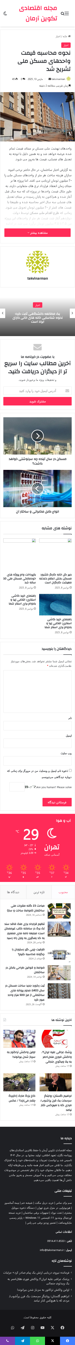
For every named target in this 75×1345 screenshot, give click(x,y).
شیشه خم (26, 1202)
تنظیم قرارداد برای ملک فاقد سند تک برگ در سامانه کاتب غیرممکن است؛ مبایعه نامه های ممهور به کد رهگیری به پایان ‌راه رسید (24, 931)
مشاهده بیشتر (38, 233)
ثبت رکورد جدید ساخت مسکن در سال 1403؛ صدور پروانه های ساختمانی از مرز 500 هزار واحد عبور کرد (25, 992)
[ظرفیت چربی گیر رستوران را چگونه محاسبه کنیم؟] (59, 954)
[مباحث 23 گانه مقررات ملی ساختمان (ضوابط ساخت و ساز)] (59, 911)
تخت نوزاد (56, 1212)
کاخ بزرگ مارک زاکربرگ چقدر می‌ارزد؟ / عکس (22, 1098)
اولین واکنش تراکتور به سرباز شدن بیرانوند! (21, 1054)
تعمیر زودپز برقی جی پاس (41, 1222)
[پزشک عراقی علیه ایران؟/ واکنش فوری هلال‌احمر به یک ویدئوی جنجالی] (56, 1039)
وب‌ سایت (66, 753)
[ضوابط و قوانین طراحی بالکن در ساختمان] (59, 973)
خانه (65, 36)
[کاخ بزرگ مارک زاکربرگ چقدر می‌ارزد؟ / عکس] (19, 1082)
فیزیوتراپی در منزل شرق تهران (53, 1207)
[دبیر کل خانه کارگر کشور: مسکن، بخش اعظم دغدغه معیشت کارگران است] (55, 554)
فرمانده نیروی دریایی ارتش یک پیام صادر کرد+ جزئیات (36, 1272)
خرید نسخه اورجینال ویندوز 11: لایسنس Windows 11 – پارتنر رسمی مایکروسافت (40, 1217)
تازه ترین (39, 892)
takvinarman (58, 79)
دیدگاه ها (13, 892)
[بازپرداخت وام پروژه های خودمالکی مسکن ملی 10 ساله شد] (19, 554)
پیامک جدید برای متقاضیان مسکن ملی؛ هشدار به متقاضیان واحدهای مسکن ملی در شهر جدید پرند (38, 318)
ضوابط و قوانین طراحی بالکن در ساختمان (25, 970)
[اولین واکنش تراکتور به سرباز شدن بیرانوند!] (19, 1039)
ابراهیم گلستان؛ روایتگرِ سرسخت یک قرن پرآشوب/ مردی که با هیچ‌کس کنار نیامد (56, 1103)
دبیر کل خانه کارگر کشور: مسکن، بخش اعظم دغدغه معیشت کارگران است (55, 578)
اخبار (58, 36)
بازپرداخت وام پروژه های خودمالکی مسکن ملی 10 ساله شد (19, 578)
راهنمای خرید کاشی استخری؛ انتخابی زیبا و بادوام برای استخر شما (58, 623)
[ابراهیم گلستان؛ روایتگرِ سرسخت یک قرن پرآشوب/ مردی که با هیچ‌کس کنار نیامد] (56, 1082)
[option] (37, 313)
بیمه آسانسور (11, 1202)
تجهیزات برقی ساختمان (36, 1212)
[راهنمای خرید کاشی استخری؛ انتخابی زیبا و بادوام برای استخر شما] (55, 604)
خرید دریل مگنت (44, 1202)
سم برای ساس (64, 1202)
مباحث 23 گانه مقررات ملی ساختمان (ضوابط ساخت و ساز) (26, 908)
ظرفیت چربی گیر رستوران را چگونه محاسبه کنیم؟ (28, 952)
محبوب (63, 892)
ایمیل (69, 735)
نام (70, 718)
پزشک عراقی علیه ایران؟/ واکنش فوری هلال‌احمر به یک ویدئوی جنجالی (57, 1056)
